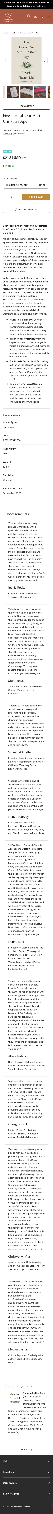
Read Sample (26, 106)
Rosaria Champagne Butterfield (20, 130)
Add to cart (36, 197)
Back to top (26, 1449)
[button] (42, 16)
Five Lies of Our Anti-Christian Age (25, 33)
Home (5, 33)
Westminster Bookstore (20, 1507)
